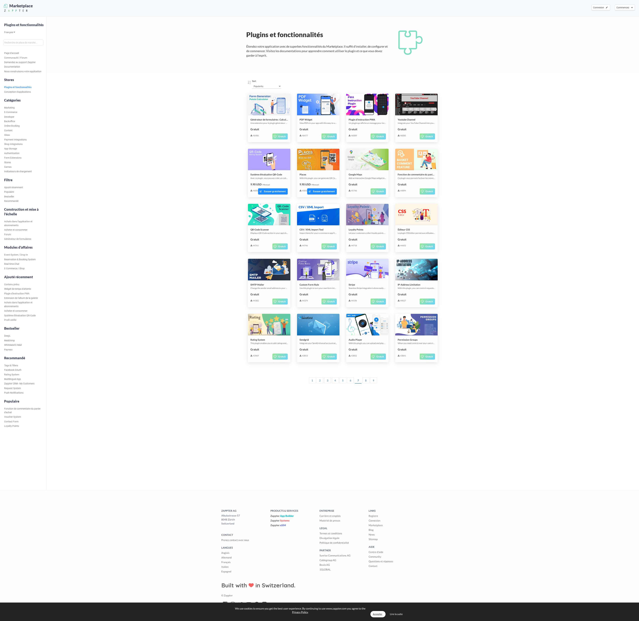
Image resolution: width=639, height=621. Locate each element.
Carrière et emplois (330, 515)
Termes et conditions (331, 533)
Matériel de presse (330, 520)
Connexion (599, 7)
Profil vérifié (10, 320)
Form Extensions (12, 157)
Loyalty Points (11, 426)
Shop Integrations (13, 144)
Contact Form (11, 421)
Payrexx (8, 349)
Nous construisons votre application (22, 71)
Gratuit (282, 136)
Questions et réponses (381, 561)
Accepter (377, 614)
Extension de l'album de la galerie (21, 298)
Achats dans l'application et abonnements (18, 223)
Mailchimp (9, 340)
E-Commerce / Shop (14, 268)
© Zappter (227, 595)
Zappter (282, 515)
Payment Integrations (15, 139)
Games (7, 167)
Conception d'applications (17, 92)
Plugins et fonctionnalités (24, 25)
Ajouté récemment (13, 187)
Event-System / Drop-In (16, 254)
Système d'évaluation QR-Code (20, 315)
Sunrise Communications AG (335, 555)
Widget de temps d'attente (17, 289)
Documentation (12, 66)
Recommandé (11, 201)
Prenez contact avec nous (235, 539)
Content (8, 130)
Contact (373, 565)
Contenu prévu (11, 284)
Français (9, 32)
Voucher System (12, 416)
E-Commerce (10, 112)
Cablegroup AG (328, 560)
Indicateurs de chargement (18, 171)
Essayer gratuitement (275, 191)
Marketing (9, 107)
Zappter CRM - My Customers (19, 383)
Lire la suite (396, 614)
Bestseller (9, 196)
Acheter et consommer (15, 229)
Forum (7, 234)
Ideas (7, 135)
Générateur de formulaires (17, 239)
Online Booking (12, 125)
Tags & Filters (11, 365)
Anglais (225, 552)
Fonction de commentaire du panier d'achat (22, 410)
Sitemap (373, 539)
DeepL (7, 335)
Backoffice (9, 121)
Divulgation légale (329, 537)
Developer (9, 116)
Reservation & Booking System (20, 259)
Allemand (226, 557)
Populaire (9, 192)
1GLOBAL (325, 569)
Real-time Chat (11, 264)
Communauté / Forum (15, 57)
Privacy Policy (300, 612)
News (372, 534)
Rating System (11, 374)
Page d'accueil (11, 53)
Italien (224, 566)
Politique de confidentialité (334, 542)
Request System (12, 388)
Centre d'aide (376, 551)
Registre (373, 515)
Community (375, 556)
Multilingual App (12, 379)
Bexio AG (325, 564)
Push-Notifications (13, 392)
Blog (371, 529)
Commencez (623, 7)
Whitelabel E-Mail (13, 345)
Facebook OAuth (12, 370)
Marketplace (376, 525)
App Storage (10, 148)
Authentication (11, 153)
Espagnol (226, 571)
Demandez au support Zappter (20, 62)
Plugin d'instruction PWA (16, 293)
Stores (7, 162)
